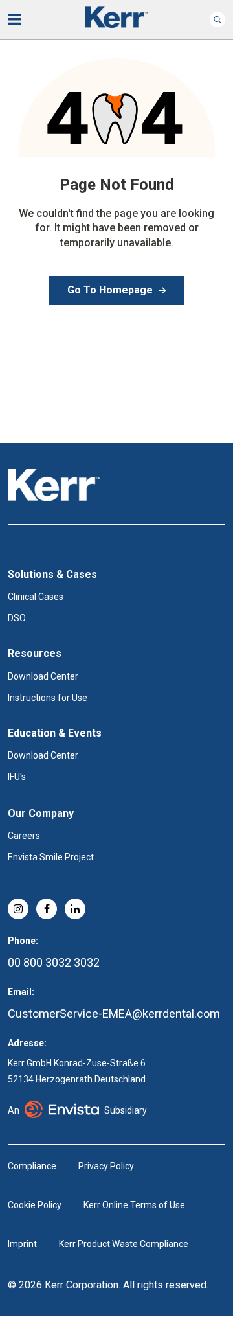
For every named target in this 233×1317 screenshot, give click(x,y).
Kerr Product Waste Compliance (123, 1244)
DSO (17, 618)
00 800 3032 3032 (54, 962)
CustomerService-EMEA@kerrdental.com (114, 1013)
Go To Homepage (110, 290)
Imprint (22, 1244)
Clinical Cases (35, 596)
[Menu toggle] (23, 19)
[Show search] (217, 19)
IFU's (17, 777)
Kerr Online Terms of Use (134, 1205)
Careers (24, 835)
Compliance (32, 1166)
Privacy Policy (106, 1166)
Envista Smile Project (51, 857)
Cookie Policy (34, 1205)
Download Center (43, 676)
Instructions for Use (47, 698)
